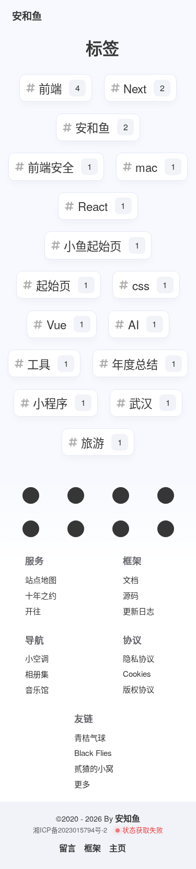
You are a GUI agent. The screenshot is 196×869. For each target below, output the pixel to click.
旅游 (101, 442)
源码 (131, 595)
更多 (82, 783)
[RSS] (165, 495)
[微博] (75, 495)
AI (142, 324)
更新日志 (138, 610)
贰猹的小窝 (93, 768)
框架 (92, 848)
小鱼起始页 (102, 245)
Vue (66, 324)
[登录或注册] (142, 16)
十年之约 (40, 595)
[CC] (165, 528)
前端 (59, 88)
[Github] (30, 528)
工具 (47, 363)
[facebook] (120, 495)
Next (144, 88)
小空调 (37, 658)
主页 (117, 848)
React (102, 205)
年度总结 (144, 363)
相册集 (37, 673)
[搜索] (168, 16)
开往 (33, 610)
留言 (67, 848)
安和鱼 (101, 127)
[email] (30, 495)
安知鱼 (127, 818)
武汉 (149, 402)
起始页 (62, 285)
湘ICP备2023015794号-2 (70, 830)
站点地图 (40, 579)
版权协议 (138, 689)
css (150, 285)
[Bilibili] (75, 528)
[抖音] (120, 528)
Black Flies (93, 752)
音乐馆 (37, 689)
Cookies (137, 673)
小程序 (59, 402)
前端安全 (60, 166)
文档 (131, 579)
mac (155, 166)
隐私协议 (138, 658)
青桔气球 (90, 737)
